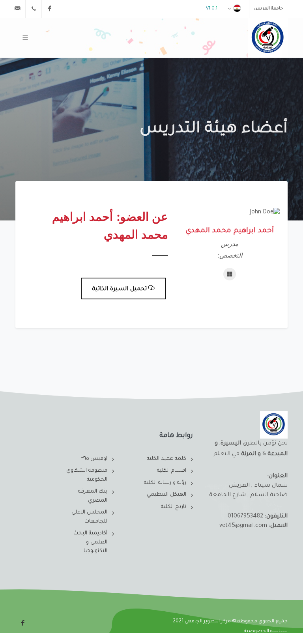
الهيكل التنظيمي (166, 495)
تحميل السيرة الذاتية (119, 289)
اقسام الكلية (171, 471)
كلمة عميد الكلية (166, 459)
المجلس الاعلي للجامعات (89, 517)
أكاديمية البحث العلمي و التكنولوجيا (90, 542)
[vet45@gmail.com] (17, 8)
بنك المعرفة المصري (92, 496)
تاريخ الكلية (173, 507)
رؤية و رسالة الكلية (165, 483)
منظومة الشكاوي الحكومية (86, 475)
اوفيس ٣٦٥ (93, 459)
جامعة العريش (268, 8)
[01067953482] (33, 8)
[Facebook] (50, 8)
